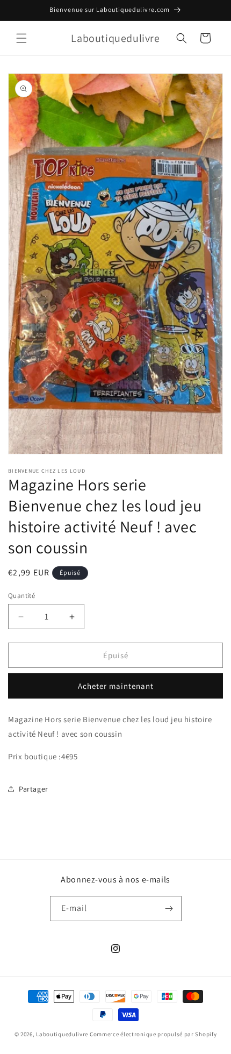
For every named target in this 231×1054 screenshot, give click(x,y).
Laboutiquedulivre (62, 1034)
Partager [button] (33, 789)
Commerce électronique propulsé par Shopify (153, 1034)
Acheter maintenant (116, 686)
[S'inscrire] (169, 908)
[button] (21, 38)
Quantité (21, 595)
